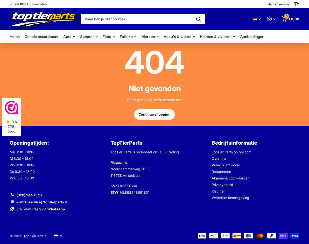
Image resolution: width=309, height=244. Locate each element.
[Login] (271, 19)
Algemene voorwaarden (230, 178)
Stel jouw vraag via (40, 209)
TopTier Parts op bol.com (231, 152)
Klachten (218, 191)
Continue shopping (154, 114)
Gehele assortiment (41, 36)
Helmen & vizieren (216, 36)
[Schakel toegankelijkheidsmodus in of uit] (296, 4)
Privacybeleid (222, 185)
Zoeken (198, 19)
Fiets (107, 36)
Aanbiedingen (252, 36)
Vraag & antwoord (226, 165)
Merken (148, 36)
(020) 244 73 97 (29, 195)
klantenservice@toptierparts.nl (42, 202)
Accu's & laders (177, 36)
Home (15, 36)
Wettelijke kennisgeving (230, 198)
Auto (67, 36)
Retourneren (221, 172)
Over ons (219, 158)
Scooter (87, 36)
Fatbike (126, 36)
